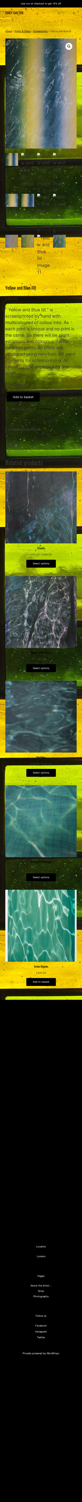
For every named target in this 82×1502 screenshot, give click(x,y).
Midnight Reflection (41, 862)
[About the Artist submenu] (50, 1285)
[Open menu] (59, 13)
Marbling (41, 757)
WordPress (53, 1353)
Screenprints (40, 31)
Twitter (41, 1337)
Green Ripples (41, 966)
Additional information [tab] (25, 429)
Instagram (41, 1331)
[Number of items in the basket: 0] (74, 13)
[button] (68, 46)
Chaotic (41, 548)
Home (8, 31)
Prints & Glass (22, 31)
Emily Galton (14, 12)
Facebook (41, 1325)
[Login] (68, 13)
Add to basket (23, 397)
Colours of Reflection (41, 652)
